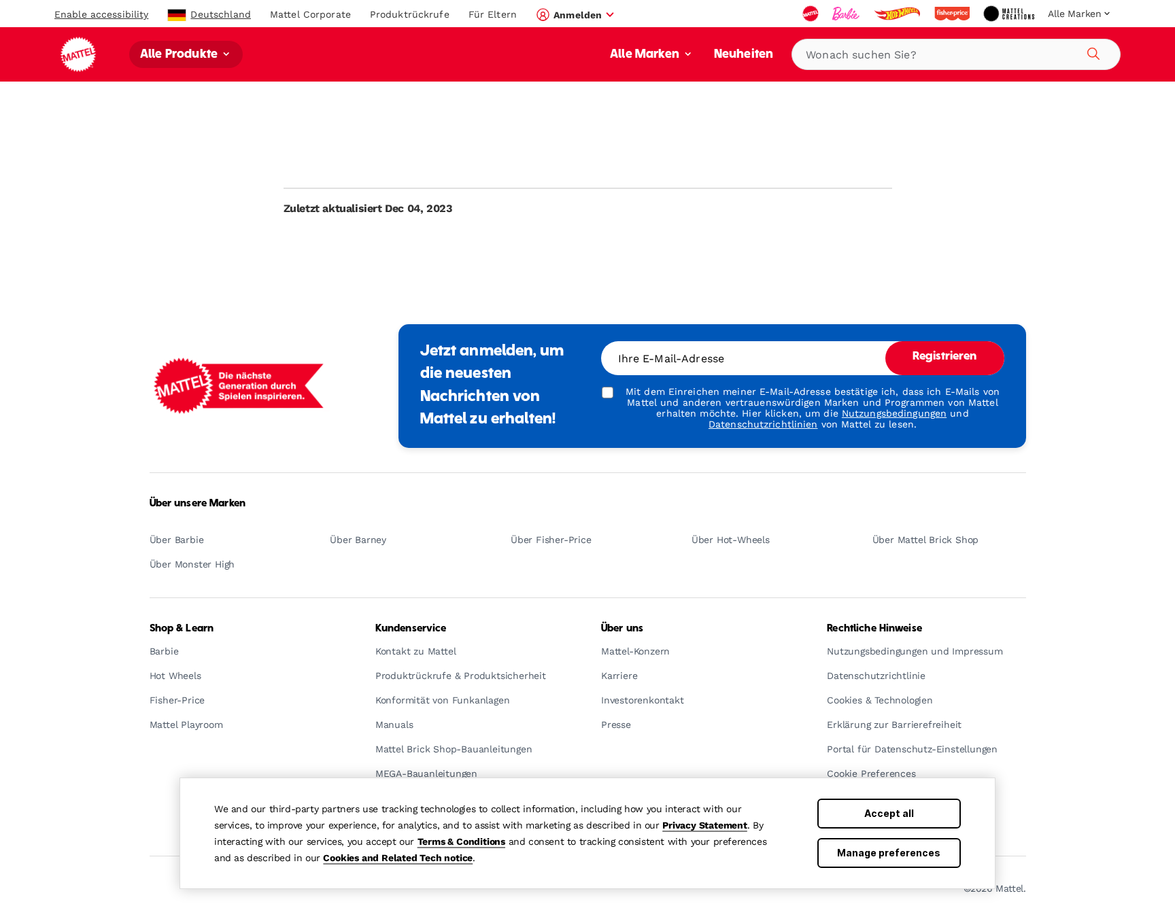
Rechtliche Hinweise (874, 628)
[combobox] (956, 54)
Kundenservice (411, 628)
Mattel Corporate (310, 14)
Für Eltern (493, 14)
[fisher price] (953, 13)
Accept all (889, 813)
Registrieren (945, 356)
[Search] (1091, 52)
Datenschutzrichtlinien (763, 424)
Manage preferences (888, 852)
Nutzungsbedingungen (894, 413)
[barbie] (847, 13)
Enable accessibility (101, 14)
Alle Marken (646, 54)
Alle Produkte (180, 54)
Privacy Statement (704, 825)
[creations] (1010, 13)
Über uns (622, 628)
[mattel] (812, 13)
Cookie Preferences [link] (871, 774)
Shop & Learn (182, 628)
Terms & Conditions (461, 841)
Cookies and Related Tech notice (398, 857)
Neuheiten (743, 54)
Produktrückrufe (409, 14)
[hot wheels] (898, 13)
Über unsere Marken (198, 503)
